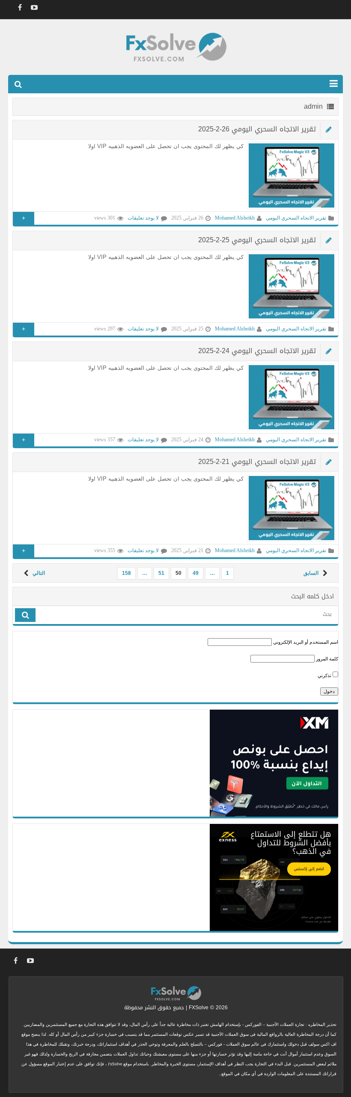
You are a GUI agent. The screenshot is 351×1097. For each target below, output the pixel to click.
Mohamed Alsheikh (235, 218)
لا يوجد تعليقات (143, 218)
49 (196, 573)
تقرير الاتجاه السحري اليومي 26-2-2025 (257, 129)
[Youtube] (34, 7)
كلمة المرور (327, 658)
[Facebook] (19, 7)
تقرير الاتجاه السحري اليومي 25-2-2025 (257, 240)
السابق (310, 573)
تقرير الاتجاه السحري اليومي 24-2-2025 (257, 350)
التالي (39, 573)
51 (161, 573)
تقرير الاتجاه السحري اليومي (296, 218)
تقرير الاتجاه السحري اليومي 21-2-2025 (257, 461)
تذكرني (325, 675)
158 (126, 573)
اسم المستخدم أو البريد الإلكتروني (305, 642)
